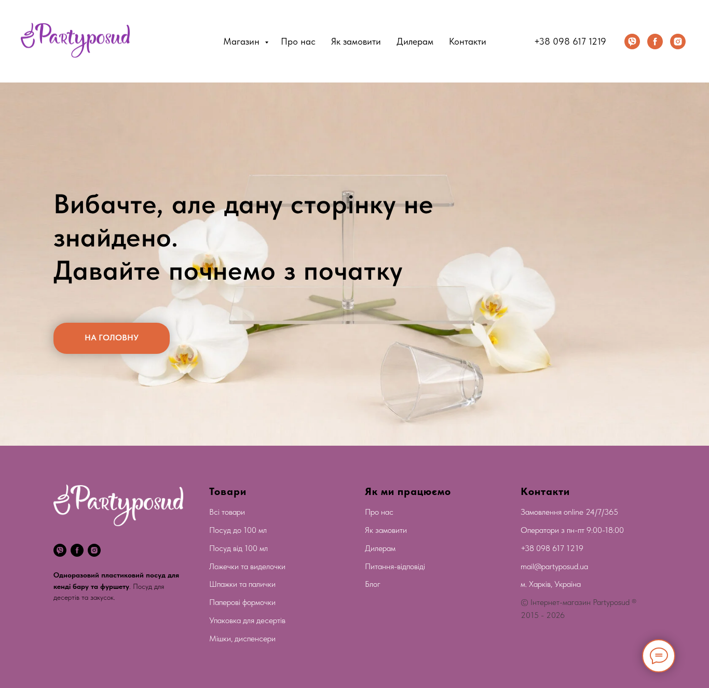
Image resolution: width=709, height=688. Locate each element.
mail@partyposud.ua (554, 566)
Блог (372, 584)
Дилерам (415, 41)
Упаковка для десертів (247, 620)
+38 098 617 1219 (570, 41)
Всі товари (227, 512)
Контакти (467, 41)
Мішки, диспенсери (242, 638)
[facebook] (655, 41)
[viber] (632, 41)
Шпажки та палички (242, 584)
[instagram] (678, 41)
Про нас (298, 41)
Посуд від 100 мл (238, 548)
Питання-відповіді (395, 566)
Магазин (242, 41)
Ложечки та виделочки (247, 566)
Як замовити (356, 41)
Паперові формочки (242, 602)
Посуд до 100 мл (238, 530)
